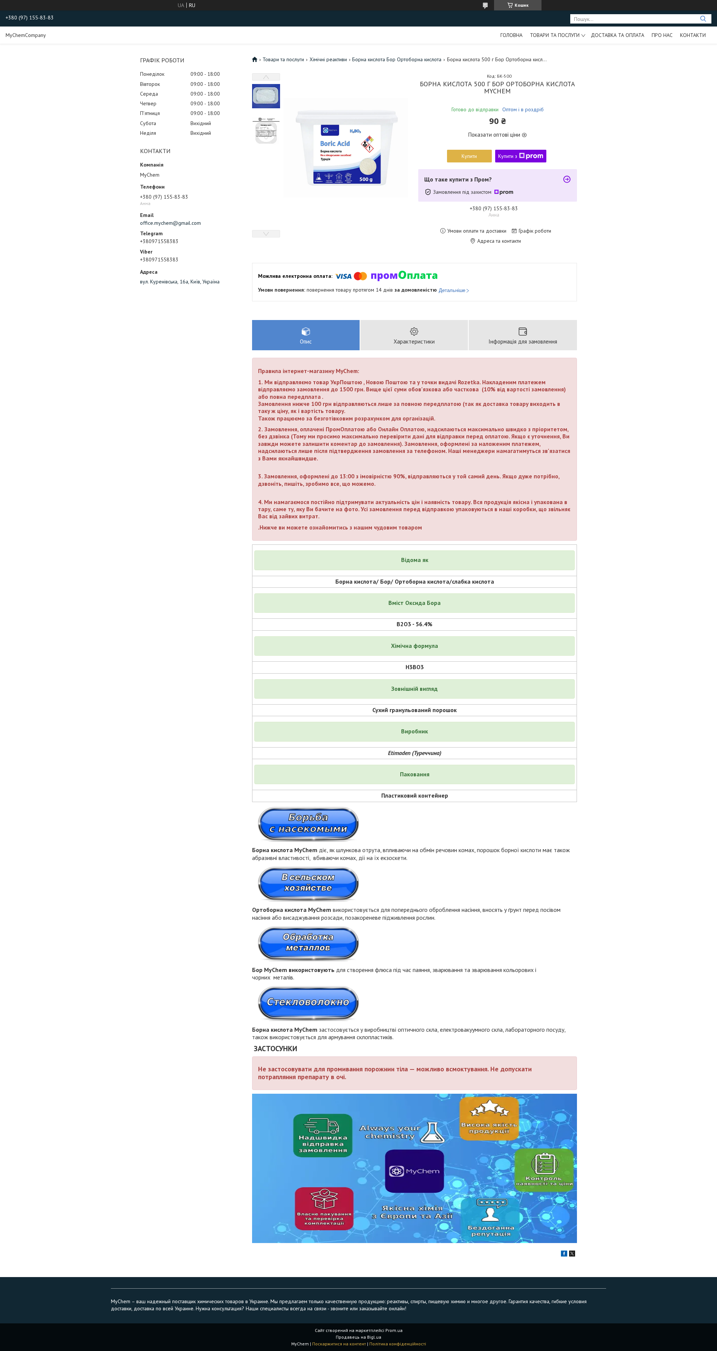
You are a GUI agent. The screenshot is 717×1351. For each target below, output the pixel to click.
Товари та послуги (555, 35)
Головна (511, 35)
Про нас (662, 35)
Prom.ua (394, 1330)
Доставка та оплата (617, 35)
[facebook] (564, 1254)
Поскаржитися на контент (339, 1344)
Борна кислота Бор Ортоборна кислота (396, 59)
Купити (469, 156)
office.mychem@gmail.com (170, 223)
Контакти (693, 35)
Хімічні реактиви (328, 59)
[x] (572, 1254)
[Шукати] (703, 19)
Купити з (507, 156)
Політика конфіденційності (397, 1344)
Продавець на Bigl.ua (358, 1337)
